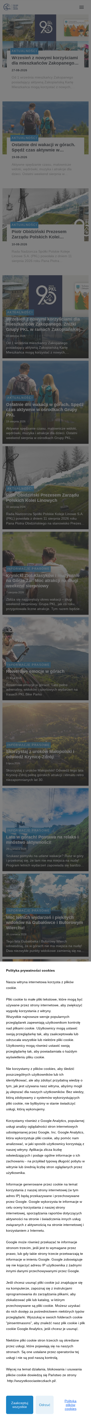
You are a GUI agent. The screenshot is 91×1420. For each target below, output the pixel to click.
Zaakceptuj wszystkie (19, 1405)
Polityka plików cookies (70, 1405)
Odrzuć (44, 1405)
